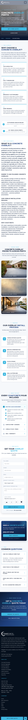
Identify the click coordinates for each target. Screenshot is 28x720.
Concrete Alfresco (5, 667)
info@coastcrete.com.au (6, 684)
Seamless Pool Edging (6, 669)
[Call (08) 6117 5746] (25, 718)
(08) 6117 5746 (8, 532)
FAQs (2, 705)
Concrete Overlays (5, 673)
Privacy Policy (4, 709)
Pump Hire (3, 674)
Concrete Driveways (5, 662)
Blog (2, 704)
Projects (3, 702)
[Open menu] (25, 2)
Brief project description (10, 486)
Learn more (14, 33)
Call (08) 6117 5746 (14, 618)
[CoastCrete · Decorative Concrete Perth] (12, 2)
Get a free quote (14, 28)
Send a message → (14, 535)
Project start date (8, 480)
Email (4, 474)
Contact (3, 707)
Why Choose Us (4, 700)
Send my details (14, 507)
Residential (8, 38)
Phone (5, 467)
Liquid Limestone (4, 671)
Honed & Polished (5, 665)
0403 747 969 (4, 683)
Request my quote (14, 614)
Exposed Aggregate (5, 664)
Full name (5, 460)
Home (2, 38)
